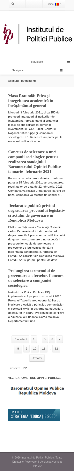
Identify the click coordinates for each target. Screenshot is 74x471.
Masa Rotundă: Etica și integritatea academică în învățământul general (30, 100)
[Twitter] (30, 4)
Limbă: (51, 4)
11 (43, 348)
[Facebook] (21, 4)
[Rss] (38, 4)
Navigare (17, 70)
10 (34, 348)
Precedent (20, 339)
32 (56, 348)
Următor (37, 358)
